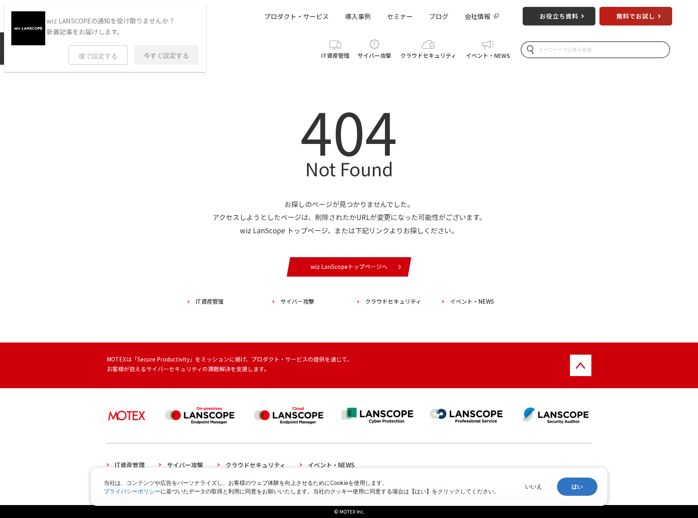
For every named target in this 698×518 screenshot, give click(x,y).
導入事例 (358, 16)
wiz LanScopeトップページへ (349, 266)
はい (577, 486)
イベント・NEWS (488, 55)
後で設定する (98, 56)
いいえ (533, 486)
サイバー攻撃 (374, 55)
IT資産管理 (335, 55)
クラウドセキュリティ (428, 55)
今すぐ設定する (166, 55)
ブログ (438, 16)
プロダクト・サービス (296, 16)
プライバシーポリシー (132, 491)
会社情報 (477, 16)
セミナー (400, 16)
